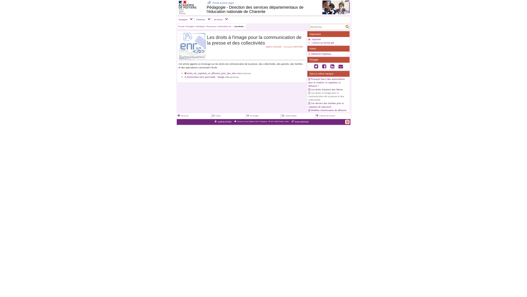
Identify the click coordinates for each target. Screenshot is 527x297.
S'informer (200, 19)
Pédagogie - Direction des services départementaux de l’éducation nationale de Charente (255, 9)
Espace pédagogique (302, 121)
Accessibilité (252, 116)
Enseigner (183, 19)
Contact (216, 116)
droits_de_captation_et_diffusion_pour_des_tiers (211, 73)
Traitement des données (326, 116)
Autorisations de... (225, 26)
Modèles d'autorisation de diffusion (328, 110)
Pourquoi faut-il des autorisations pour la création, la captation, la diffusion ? (326, 82)
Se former (218, 19)
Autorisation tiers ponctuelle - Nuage (205, 77)
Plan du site (183, 116)
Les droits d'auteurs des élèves (327, 89)
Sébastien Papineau (321, 54)
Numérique (200, 26)
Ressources (211, 26)
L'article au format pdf (323, 43)
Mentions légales (289, 116)
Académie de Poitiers (225, 121)
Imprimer (316, 39)
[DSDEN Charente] (191, 13)
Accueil (181, 26)
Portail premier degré (221, 3)
